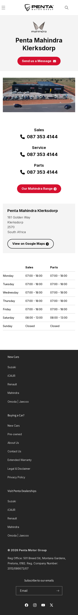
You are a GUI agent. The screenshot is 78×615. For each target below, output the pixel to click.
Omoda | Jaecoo (18, 401)
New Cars (14, 425)
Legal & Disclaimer (19, 468)
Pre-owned (15, 434)
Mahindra (13, 392)
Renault (12, 384)
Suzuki (12, 367)
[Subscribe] (58, 590)
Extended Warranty (20, 459)
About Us (13, 442)
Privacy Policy (16, 477)
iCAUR (11, 375)
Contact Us (14, 451)
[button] (7, 7)
